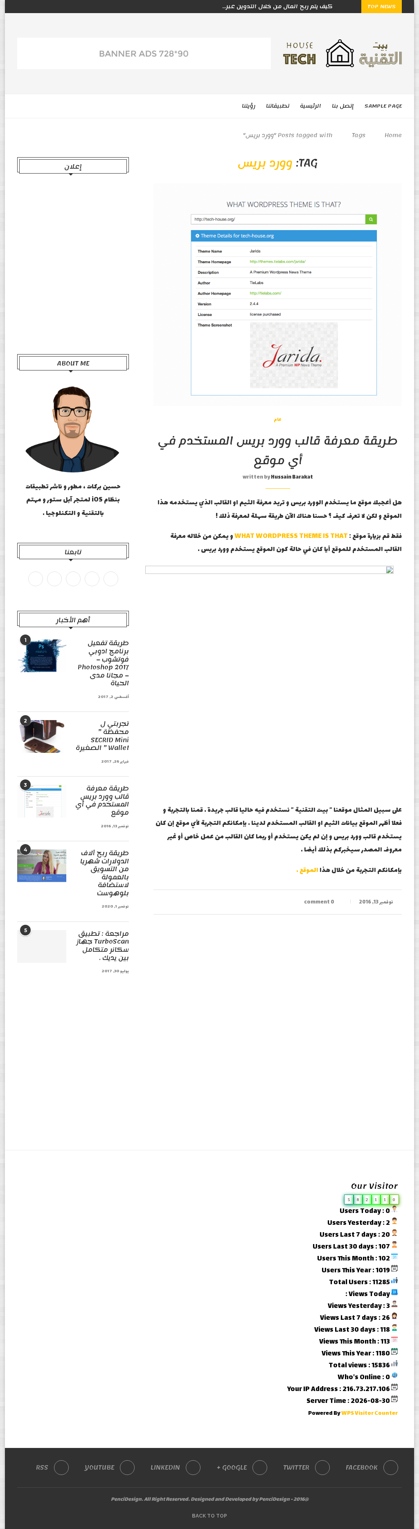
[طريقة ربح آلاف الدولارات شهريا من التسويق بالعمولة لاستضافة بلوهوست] (41, 865)
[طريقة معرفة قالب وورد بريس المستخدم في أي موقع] (41, 801)
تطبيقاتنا (277, 106)
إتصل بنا (343, 106)
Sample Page (383, 106)
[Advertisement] (73, 266)
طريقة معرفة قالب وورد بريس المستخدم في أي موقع (278, 450)
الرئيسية (310, 106)
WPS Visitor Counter (369, 1413)
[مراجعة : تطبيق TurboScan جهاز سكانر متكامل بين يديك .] (41, 946)
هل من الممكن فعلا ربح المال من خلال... (276, 6)
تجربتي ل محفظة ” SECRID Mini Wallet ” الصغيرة (102, 736)
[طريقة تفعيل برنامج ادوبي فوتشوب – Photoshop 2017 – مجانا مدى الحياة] (41, 655)
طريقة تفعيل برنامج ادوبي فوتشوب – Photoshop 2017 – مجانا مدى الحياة (103, 663)
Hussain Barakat (292, 477)
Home (393, 135)
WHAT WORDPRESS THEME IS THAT (291, 536)
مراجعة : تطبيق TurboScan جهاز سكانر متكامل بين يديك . (103, 946)
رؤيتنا (248, 106)
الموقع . (307, 870)
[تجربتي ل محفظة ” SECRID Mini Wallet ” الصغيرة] (41, 736)
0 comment (319, 902)
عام (278, 420)
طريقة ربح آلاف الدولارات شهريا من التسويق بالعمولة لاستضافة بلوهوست (104, 873)
